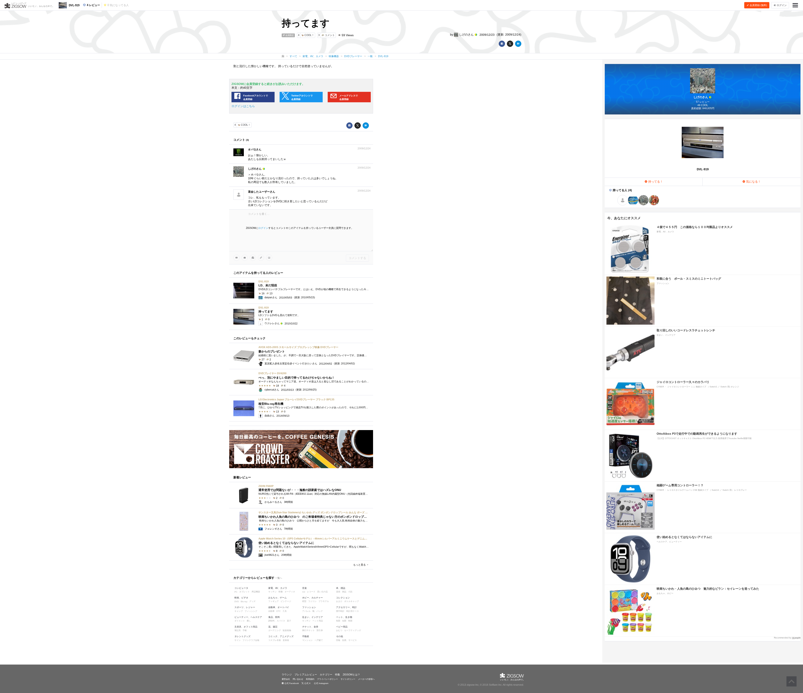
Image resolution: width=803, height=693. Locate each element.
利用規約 (310, 679)
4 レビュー (93, 5)
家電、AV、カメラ (277, 588)
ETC (278, 611)
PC (235, 592)
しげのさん (466, 34)
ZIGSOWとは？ (351, 674)
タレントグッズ (242, 636)
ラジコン (312, 601)
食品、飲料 (274, 617)
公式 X (307, 683)
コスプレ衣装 (274, 640)
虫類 (344, 621)
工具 (285, 611)
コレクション (343, 597)
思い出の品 (322, 592)
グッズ (252, 601)
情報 (338, 640)
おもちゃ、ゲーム (277, 597)
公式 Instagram (320, 683)
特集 (337, 674)
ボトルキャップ (351, 601)
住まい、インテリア (312, 617)
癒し (249, 621)
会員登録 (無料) (758, 5)
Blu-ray (244, 601)
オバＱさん (254, 149)
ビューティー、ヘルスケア (248, 617)
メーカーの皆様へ (366, 679)
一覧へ (278, 578)
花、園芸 (272, 626)
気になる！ (753, 181)
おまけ (339, 601)
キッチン (272, 592)
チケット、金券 (310, 626)
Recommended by (782, 638)
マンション (307, 640)
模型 (304, 601)
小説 (350, 592)
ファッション (309, 607)
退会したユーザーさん (261, 191)
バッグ (319, 611)
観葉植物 (287, 630)
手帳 (245, 630)
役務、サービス (349, 640)
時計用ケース (352, 611)
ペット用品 (317, 621)
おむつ (339, 630)
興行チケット (308, 630)
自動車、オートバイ (278, 607)
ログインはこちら (243, 106)
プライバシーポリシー (327, 679)
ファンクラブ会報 (251, 640)
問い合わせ (298, 679)
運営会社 (286, 679)
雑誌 (344, 592)
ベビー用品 (342, 626)
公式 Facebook (291, 683)
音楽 (304, 588)
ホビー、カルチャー (312, 597)
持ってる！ (655, 181)
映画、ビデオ (241, 597)
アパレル (306, 611)
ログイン (263, 228)
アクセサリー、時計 (346, 607)
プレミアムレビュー (305, 674)
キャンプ (238, 611)
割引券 (320, 630)
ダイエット (239, 621)
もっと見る (359, 564)
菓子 (289, 621)
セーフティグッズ (352, 630)
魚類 (338, 621)
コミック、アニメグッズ (281, 636)
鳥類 (350, 621)
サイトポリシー (348, 679)
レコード (311, 592)
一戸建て (319, 640)
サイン (237, 640)
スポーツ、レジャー (244, 607)
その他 (339, 636)
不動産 (305, 636)
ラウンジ (287, 674)
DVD (236, 601)
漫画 (338, 592)
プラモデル (323, 601)
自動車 (271, 611)
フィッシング (251, 611)
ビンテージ (286, 601)
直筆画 (286, 640)
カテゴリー (326, 674)
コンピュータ (241, 588)
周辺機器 (256, 592)
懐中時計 (340, 611)
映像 (281, 592)
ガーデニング (274, 630)
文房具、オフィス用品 (245, 626)
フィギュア (273, 601)
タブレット (244, 592)
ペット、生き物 (344, 617)
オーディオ (290, 592)
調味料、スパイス (276, 621)
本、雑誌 (340, 588)
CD (303, 592)
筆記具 (237, 630)
